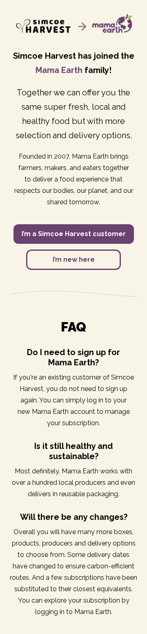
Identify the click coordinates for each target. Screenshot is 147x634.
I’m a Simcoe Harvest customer (74, 234)
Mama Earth (59, 70)
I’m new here (74, 259)
